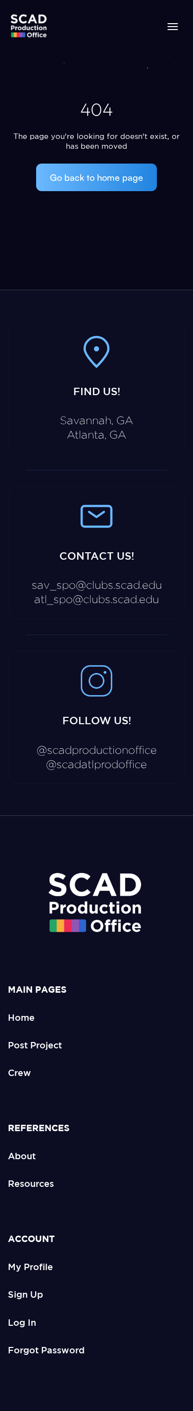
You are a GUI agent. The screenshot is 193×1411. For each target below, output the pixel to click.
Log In (22, 1322)
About (22, 1156)
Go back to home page (96, 177)
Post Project (35, 1045)
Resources (31, 1183)
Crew (19, 1072)
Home (21, 1017)
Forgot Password (46, 1350)
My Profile (30, 1267)
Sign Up (25, 1294)
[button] (173, 26)
